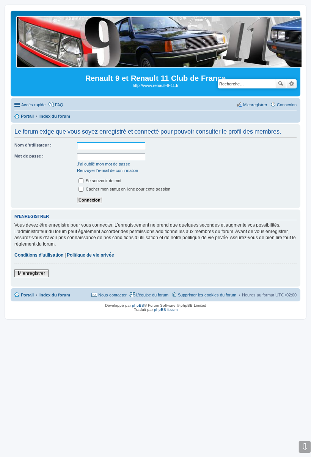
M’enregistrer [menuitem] (255, 104)
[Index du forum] (160, 64)
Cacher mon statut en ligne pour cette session (127, 189)
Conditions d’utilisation (38, 255)
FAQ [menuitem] (59, 104)
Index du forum (54, 295)
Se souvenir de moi (103, 180)
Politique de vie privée (90, 255)
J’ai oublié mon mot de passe (103, 164)
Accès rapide (33, 104)
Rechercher (280, 83)
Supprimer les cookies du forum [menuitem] (207, 295)
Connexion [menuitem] (287, 104)
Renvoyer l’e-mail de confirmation (107, 170)
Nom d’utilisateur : (33, 145)
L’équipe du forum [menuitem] (152, 295)
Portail (27, 116)
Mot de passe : (29, 156)
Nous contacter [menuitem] (112, 295)
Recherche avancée (291, 83)
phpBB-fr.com (165, 309)
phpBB (138, 305)
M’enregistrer (31, 273)
